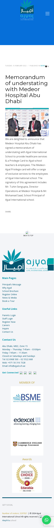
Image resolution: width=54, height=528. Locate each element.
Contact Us (7, 331)
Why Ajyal (7, 287)
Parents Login (9, 315)
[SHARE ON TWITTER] (7, 216)
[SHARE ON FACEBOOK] (12, 215)
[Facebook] (21, 372)
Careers (6, 325)
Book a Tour (8, 301)
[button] (46, 519)
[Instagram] (25, 372)
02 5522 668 (27, 359)
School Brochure (10, 291)
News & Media (9, 297)
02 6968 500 (12, 359)
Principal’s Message (11, 284)
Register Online (9, 294)
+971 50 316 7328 (16, 362)
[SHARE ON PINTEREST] (23, 215)
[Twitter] (34, 372)
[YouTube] (28, 505)
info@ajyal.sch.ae (17, 365)
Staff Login (7, 318)
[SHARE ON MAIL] (28, 215)
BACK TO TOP (28, 235)
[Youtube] (30, 372)
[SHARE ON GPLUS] (18, 215)
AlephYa (6, 520)
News (42, 66)
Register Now (8, 321)
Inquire (5, 328)
